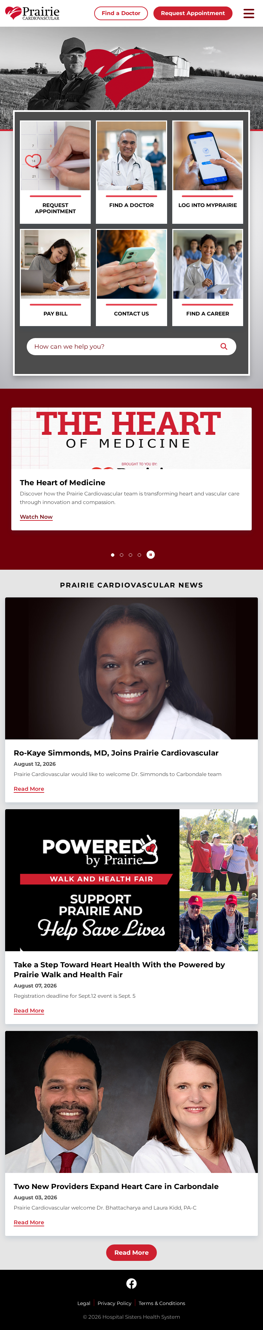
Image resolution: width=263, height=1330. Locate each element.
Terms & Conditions (162, 1303)
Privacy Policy (115, 1303)
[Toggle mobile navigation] (248, 13)
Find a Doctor (121, 13)
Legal (83, 1303)
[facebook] (131, 1284)
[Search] (223, 346)
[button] (112, 555)
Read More (131, 1252)
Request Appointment (193, 13)
